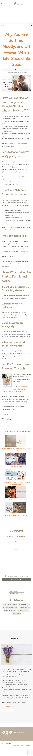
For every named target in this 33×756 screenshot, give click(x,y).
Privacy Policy (15, 745)
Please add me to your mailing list (17, 576)
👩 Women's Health (10, 610)
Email (16, 549)
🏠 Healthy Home (24, 607)
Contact (9, 710)
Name (16, 541)
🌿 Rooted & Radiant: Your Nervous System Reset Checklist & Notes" (15, 389)
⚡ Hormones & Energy (10, 604)
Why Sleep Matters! (16, 466)
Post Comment (16, 579)
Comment (16, 557)
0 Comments (23, 72)
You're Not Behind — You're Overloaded (16, 500)
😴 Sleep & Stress (23, 610)
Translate (21, 593)
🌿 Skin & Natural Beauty (10, 607)
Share (17, 69)
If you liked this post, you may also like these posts (16, 432)
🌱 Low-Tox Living (24, 604)
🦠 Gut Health (16, 613)
